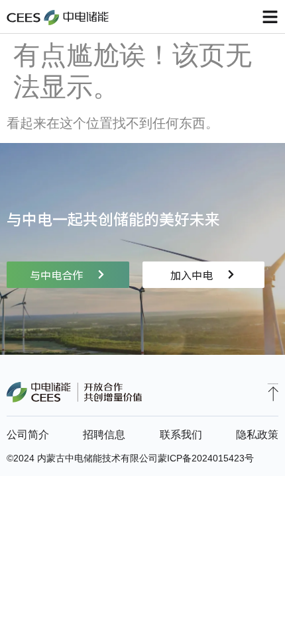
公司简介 (28, 434)
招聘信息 (104, 434)
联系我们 (181, 434)
